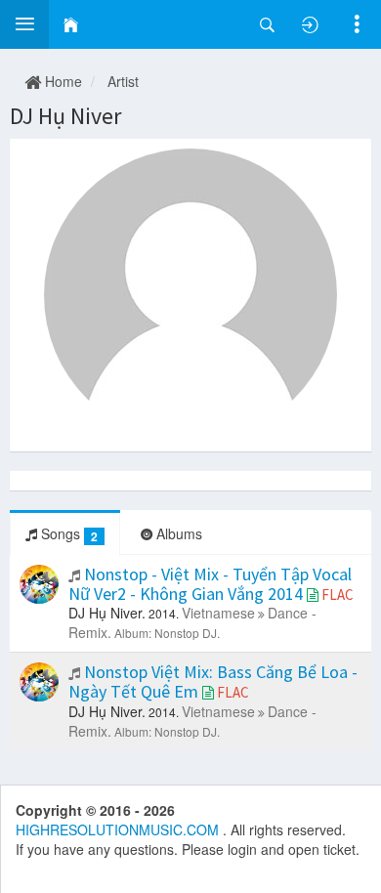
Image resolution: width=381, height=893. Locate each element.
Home (61, 81)
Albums (177, 533)
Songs (67, 534)
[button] (24, 24)
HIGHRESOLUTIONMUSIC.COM (119, 829)
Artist (123, 81)
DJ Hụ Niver (65, 116)
